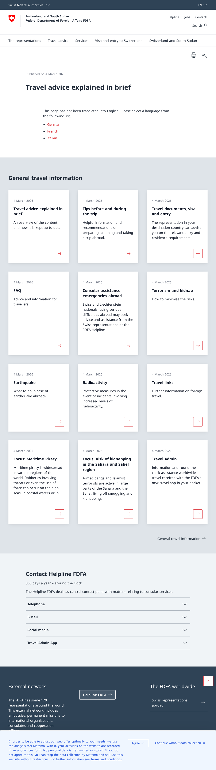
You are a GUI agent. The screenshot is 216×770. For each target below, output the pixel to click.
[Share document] (204, 55)
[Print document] (193, 54)
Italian (52, 138)
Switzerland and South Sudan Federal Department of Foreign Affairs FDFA (58, 18)
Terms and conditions (106, 759)
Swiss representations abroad (170, 703)
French (52, 131)
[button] (25, 41)
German (53, 124)
